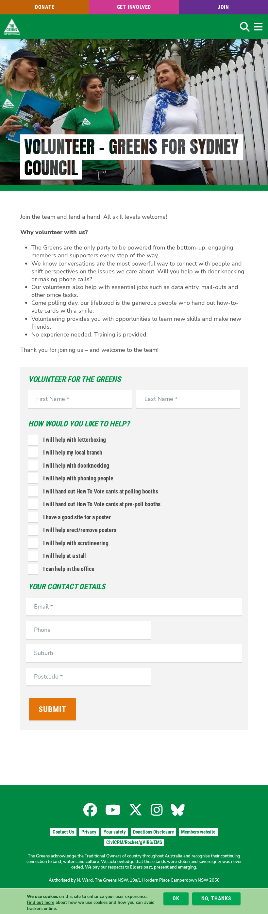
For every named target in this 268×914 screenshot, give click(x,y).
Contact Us (63, 832)
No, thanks (216, 898)
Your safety (115, 832)
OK (176, 898)
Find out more (40, 902)
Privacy (88, 832)
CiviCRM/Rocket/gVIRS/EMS (134, 842)
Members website (198, 832)
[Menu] (258, 26)
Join (223, 7)
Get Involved (134, 7)
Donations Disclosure (153, 832)
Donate (45, 7)
